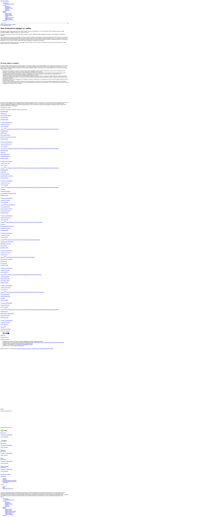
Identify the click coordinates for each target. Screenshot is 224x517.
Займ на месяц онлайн (19, 345)
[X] (8, 333)
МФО (4, 487)
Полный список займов (5, 329)
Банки (4, 486)
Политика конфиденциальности (10, 481)
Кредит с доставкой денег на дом (25, 344)
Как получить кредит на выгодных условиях (26, 348)
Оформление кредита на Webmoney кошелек (33, 341)
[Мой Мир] (6, 333)
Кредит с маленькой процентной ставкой (44, 348)
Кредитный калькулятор (8, 488)
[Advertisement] (34, 53)
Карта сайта (5, 482)
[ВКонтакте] (3, 333)
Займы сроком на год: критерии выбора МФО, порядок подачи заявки (49, 342)
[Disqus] (34, 363)
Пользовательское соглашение (9, 480)
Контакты (5, 479)
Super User (8, 25)
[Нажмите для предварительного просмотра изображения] (7, 24)
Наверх (2, 409)
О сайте (4, 478)
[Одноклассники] (5, 333)
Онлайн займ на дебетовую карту (25, 343)
